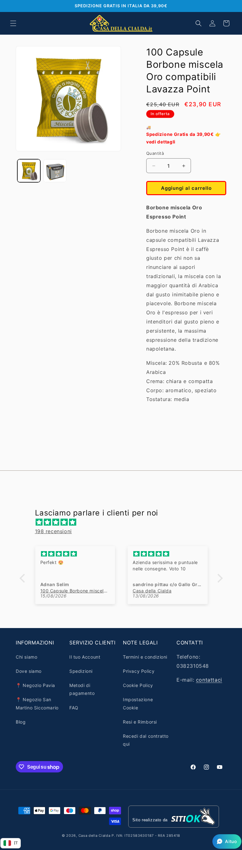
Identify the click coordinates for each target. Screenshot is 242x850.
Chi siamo (26, 657)
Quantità (155, 153)
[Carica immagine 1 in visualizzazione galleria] (28, 170)
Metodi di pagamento (82, 689)
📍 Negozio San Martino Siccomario (37, 703)
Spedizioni (81, 671)
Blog (21, 722)
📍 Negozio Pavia (35, 685)
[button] (13, 23)
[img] (124, 522)
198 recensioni (53, 531)
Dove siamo (29, 671)
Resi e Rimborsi (140, 722)
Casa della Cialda (94, 835)
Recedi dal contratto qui (146, 740)
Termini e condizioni (145, 657)
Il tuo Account (84, 657)
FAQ (73, 707)
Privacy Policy (138, 671)
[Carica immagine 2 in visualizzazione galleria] (54, 170)
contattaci (209, 680)
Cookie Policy (138, 685)
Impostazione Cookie (138, 703)
